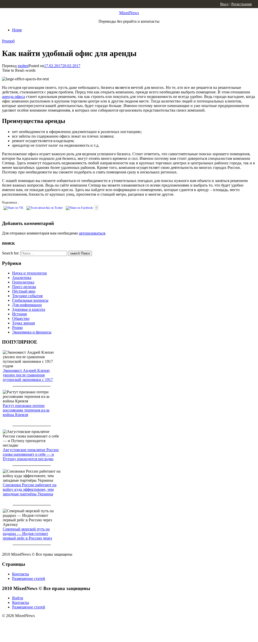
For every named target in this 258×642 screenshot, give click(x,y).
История (19, 314)
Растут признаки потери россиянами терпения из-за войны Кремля (26, 410)
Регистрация (241, 4)
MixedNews (129, 13)
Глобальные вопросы (30, 300)
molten (23, 66)
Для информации (27, 305)
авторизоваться (92, 233)
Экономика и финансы (31, 332)
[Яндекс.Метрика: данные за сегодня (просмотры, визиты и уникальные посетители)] (41, 624)
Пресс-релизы (24, 287)
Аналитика (21, 277)
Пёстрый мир (23, 291)
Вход (224, 4)
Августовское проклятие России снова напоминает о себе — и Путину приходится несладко (31, 454)
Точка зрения (23, 323)
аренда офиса (13, 96)
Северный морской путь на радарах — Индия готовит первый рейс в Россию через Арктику (27, 536)
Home (17, 30)
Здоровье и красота (28, 309)
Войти (17, 598)
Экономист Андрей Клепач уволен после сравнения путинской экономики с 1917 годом (28, 377)
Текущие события (27, 296)
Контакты (20, 574)
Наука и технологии (29, 273)
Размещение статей (28, 578)
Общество (20, 318)
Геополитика (23, 282)
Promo (7, 41)
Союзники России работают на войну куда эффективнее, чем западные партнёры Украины (29, 489)
